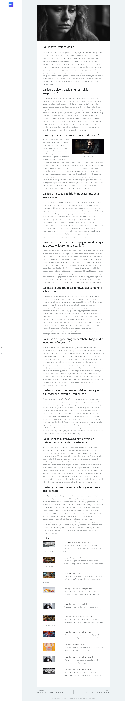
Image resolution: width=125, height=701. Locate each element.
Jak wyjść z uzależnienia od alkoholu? (77, 670)
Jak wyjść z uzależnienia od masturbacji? (78, 657)
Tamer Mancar (91, 698)
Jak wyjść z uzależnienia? (73, 573)
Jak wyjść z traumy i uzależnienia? (76, 604)
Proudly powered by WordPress (59, 698)
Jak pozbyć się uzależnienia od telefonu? (78, 617)
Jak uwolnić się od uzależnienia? (75, 558)
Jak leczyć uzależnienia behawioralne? (77, 542)
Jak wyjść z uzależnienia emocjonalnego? (78, 589)
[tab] (1, 347)
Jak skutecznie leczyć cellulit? (74, 645)
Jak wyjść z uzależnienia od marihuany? (78, 632)
